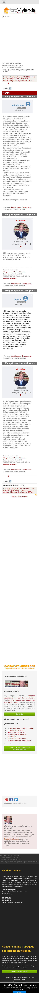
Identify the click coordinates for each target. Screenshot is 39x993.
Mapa (23, 979)
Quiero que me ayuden (19, 971)
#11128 (33, 101)
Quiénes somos (11, 870)
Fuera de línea (21, 108)
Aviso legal (21, 977)
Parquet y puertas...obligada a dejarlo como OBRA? (18, 80)
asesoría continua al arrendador (21, 728)
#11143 (33, 219)
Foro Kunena (23, 496)
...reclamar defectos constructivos (19, 741)
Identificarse (15, 207)
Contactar (19, 714)
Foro (18, 63)
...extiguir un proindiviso (15, 732)
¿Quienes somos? (11, 977)
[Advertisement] (19, 40)
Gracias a (14, 496)
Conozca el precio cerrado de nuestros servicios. (19, 748)
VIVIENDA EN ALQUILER (11, 65)
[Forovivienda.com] (19, 11)
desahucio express (17, 730)
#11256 (33, 367)
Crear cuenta (26, 207)
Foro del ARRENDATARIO (12, 67)
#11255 (33, 295)
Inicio (12, 63)
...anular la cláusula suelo (16, 739)
